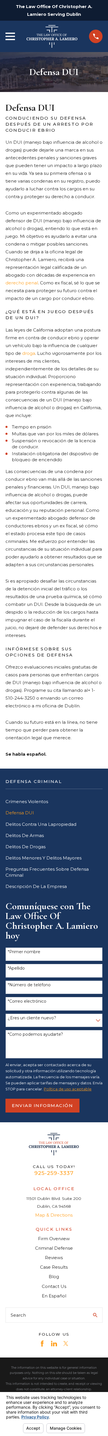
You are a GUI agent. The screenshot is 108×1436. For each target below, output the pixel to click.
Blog (54, 1276)
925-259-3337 (53, 1173)
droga (28, 353)
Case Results (54, 1267)
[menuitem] (54, 801)
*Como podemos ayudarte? (35, 1034)
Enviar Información (42, 1105)
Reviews (54, 1257)
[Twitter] (66, 1344)
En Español (54, 1296)
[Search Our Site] (95, 1315)
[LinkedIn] (54, 1344)
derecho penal (21, 283)
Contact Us (54, 1286)
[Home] (51, 36)
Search (18, 1315)
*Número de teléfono (29, 985)
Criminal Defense (54, 1248)
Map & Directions (54, 1215)
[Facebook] (42, 1344)
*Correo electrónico (27, 1001)
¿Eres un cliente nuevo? (32, 1018)
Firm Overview (54, 1238)
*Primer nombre (24, 951)
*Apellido (16, 968)
